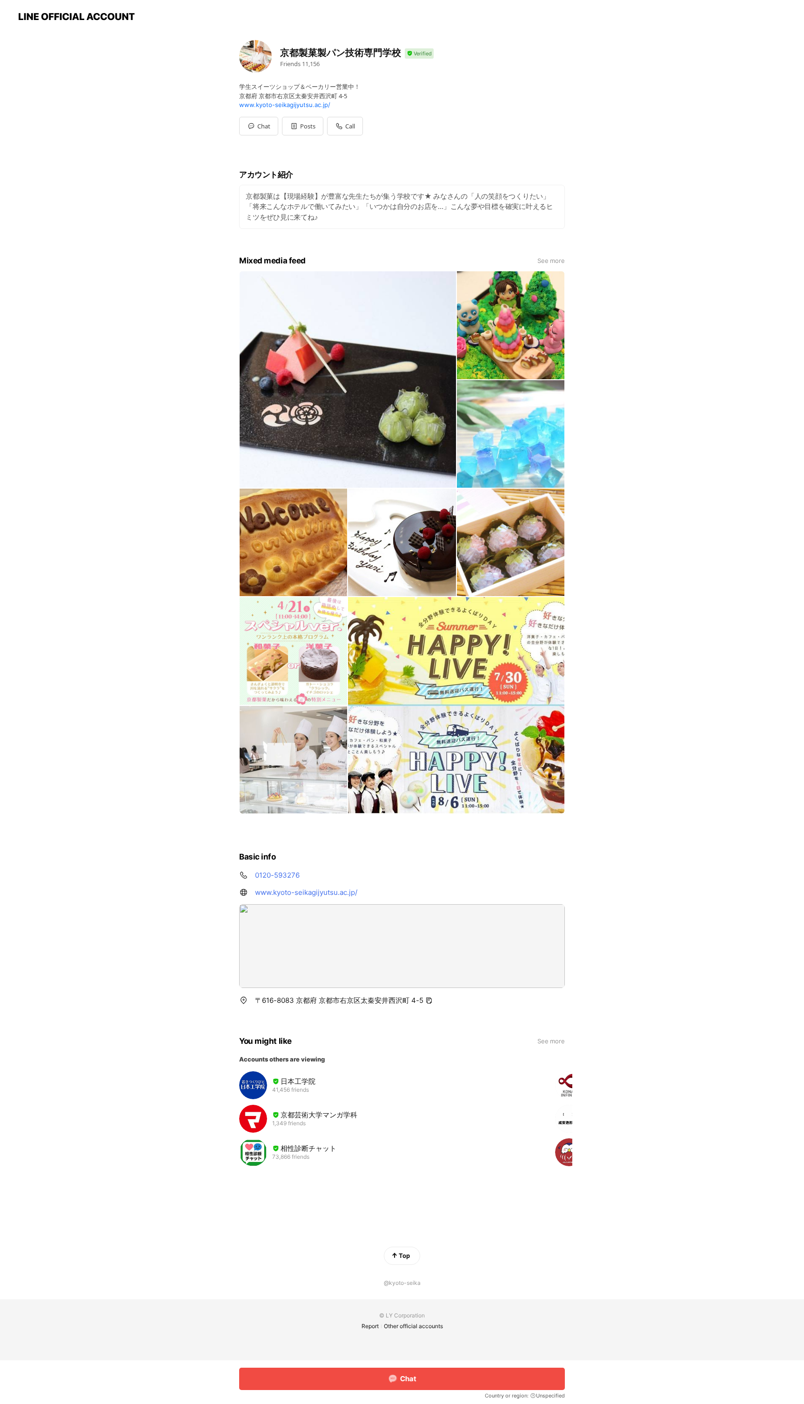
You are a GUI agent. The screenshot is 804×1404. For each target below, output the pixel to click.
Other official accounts (413, 1326)
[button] (302, 126)
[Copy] (429, 1000)
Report (370, 1326)
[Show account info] (419, 53)
